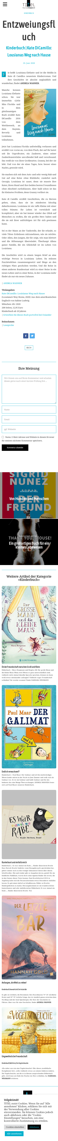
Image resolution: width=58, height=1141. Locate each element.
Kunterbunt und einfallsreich (14, 862)
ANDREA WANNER (12, 283)
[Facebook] (25, 335)
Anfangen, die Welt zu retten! (14, 982)
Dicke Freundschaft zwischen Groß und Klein (21, 667)
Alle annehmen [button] (14, 1133)
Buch (29, 348)
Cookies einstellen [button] (15, 1127)
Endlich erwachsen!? (10, 771)
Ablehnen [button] (34, 1127)
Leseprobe (8, 325)
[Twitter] (32, 335)
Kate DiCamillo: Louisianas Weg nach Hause (23, 293)
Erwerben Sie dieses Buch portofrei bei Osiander (27, 314)
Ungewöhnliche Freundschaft (14, 1056)
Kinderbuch (29, 13)
